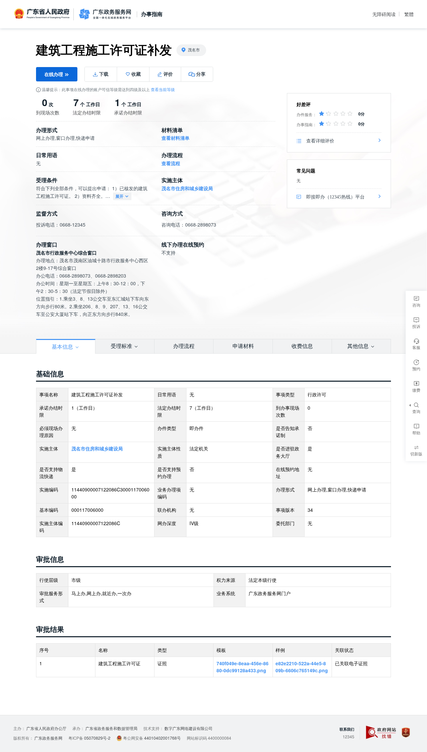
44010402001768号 (162, 738)
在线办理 (54, 74)
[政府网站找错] (381, 732)
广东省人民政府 (42, 14)
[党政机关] (406, 732)
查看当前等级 (163, 89)
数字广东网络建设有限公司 (188, 728)
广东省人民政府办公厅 (46, 728)
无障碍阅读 (384, 14)
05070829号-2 (97, 738)
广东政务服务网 (104, 14)
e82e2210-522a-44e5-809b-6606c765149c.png (302, 667)
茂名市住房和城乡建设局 (187, 188)
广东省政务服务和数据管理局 (111, 728)
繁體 (409, 14)
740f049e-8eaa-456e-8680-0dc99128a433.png (243, 667)
